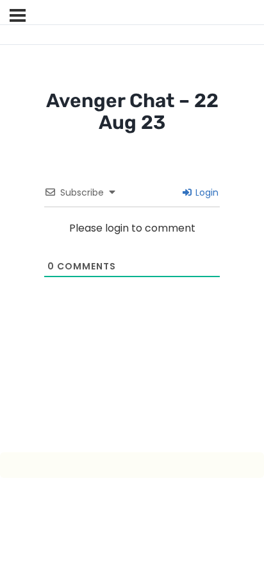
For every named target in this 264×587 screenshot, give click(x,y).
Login (206, 192)
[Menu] (17, 15)
